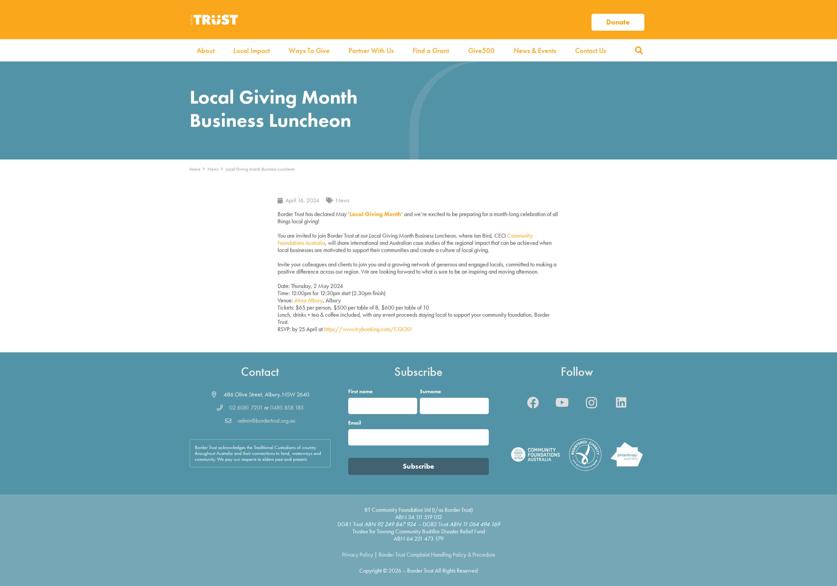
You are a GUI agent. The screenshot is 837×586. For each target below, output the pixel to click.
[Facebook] (533, 402)
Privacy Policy (357, 554)
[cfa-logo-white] (535, 454)
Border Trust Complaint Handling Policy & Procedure (437, 554)
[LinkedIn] (621, 402)
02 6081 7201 (246, 407)
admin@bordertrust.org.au (266, 420)
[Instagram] (591, 402)
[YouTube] (562, 402)
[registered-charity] (585, 454)
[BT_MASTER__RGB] (214, 19)
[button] (638, 50)
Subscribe (418, 466)
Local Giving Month (375, 214)
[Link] (618, 19)
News (342, 200)
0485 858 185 (287, 407)
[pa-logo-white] (626, 454)
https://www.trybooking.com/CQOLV (368, 329)
